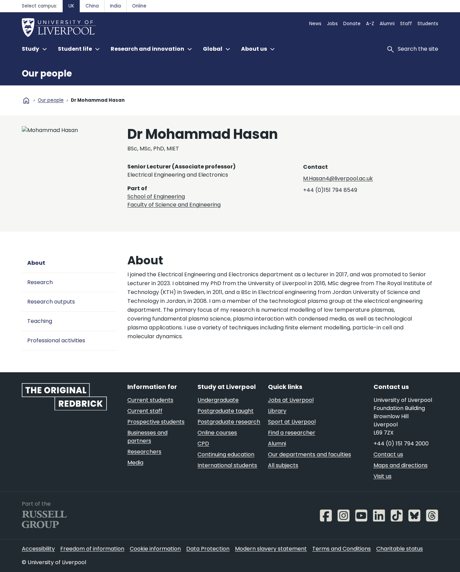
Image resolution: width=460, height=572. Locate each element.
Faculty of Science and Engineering (174, 205)
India (115, 6)
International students (227, 465)
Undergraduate (218, 400)
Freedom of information (92, 549)
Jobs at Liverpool (291, 400)
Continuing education (225, 454)
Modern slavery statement (271, 549)
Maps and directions (401, 465)
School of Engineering (156, 196)
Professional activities (56, 340)
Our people (47, 73)
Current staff (144, 411)
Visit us (383, 476)
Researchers (144, 452)
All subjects (283, 465)
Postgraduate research (228, 422)
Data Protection (207, 549)
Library (277, 411)
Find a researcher (291, 433)
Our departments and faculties (309, 454)
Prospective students (156, 422)
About (36, 263)
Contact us (388, 454)
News (315, 23)
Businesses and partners (147, 437)
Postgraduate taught (225, 411)
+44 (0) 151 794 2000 (401, 443)
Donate (352, 23)
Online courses (217, 433)
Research (40, 282)
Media (135, 463)
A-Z (370, 23)
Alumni (387, 23)
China (92, 6)
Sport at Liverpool (292, 422)
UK (71, 6)
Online (139, 6)
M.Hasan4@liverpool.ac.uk (338, 178)
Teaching (39, 321)
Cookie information (155, 549)
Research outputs (51, 302)
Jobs (332, 23)
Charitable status (399, 549)
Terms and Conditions (341, 549)
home (26, 100)
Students (427, 23)
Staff (406, 23)
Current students (150, 400)
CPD (203, 443)
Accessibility (38, 549)
